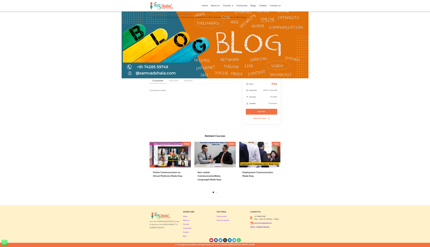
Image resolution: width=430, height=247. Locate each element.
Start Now (261, 111)
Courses (227, 6)
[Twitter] (220, 240)
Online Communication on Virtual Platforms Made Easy (168, 174)
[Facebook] (216, 240)
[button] (213, 192)
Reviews (188, 81)
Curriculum (157, 81)
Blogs (253, 6)
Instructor (174, 81)
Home (205, 6)
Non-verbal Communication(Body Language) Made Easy (209, 176)
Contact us (275, 6)
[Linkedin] (230, 240)
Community (241, 6)
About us (215, 6)
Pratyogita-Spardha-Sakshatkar (178, 14)
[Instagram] (225, 240)
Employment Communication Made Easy (257, 174)
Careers (263, 6)
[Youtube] (211, 240)
